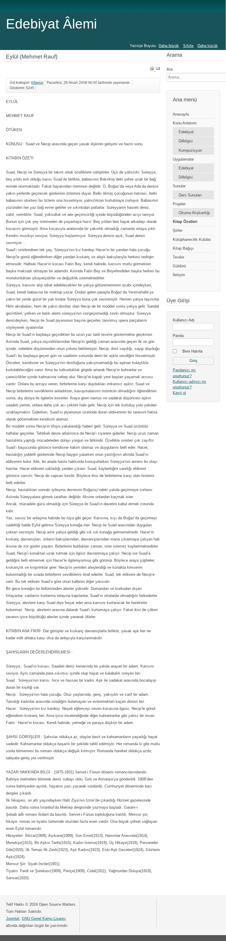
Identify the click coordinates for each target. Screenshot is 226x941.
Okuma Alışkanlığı (194, 213)
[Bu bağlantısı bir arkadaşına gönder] (157, 69)
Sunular (179, 186)
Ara (169, 69)
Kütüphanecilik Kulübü (192, 239)
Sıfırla (188, 46)
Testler (178, 257)
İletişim (179, 275)
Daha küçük (207, 46)
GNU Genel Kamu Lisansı (44, 918)
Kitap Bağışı (183, 248)
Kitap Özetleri (185, 221)
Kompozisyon (190, 150)
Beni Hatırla (192, 351)
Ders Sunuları (190, 195)
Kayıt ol (179, 393)
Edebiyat (186, 132)
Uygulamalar (183, 159)
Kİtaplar (37, 82)
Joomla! (12, 918)
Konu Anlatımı (185, 123)
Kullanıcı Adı (184, 320)
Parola (178, 335)
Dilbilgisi (186, 141)
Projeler (179, 204)
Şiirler (177, 230)
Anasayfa (181, 114)
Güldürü (179, 266)
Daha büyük (169, 46)
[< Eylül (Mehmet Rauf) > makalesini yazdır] (152, 69)
